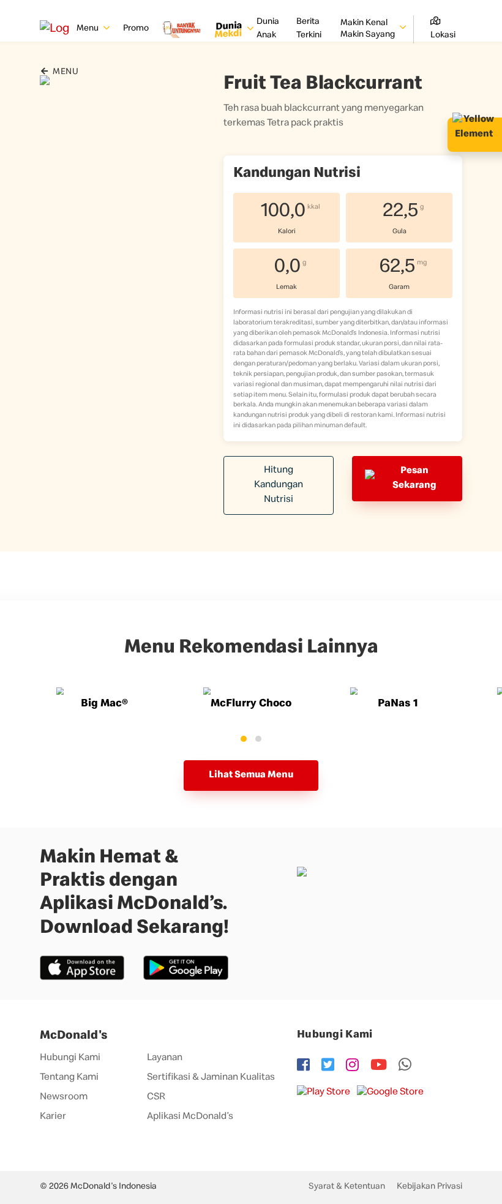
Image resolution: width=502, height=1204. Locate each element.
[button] (243, 739)
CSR (156, 1097)
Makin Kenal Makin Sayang (368, 29)
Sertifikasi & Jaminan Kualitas (211, 1078)
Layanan (164, 1058)
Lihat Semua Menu (251, 775)
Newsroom (64, 1097)
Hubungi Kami (70, 1058)
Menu (64, 72)
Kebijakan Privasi (429, 1187)
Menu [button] (88, 28)
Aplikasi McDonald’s (190, 1117)
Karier (53, 1117)
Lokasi (442, 35)
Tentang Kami (69, 1078)
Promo (136, 28)
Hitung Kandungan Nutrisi (278, 485)
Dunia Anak (268, 29)
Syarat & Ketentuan (347, 1187)
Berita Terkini (308, 29)
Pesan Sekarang (414, 478)
